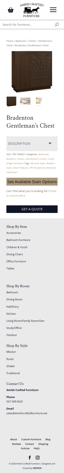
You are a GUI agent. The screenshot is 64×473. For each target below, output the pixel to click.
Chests (32, 40)
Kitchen (11, 314)
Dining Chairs (14, 254)
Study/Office (14, 328)
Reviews (16, 443)
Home (9, 40)
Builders (11, 158)
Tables (10, 268)
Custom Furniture (31, 439)
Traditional (13, 373)
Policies (25, 448)
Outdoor (11, 335)
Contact (29, 443)
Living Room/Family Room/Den (25, 321)
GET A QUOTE (32, 209)
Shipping (43, 443)
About (13, 439)
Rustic (10, 359)
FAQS (37, 448)
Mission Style (38, 163)
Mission (11, 352)
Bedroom (21, 40)
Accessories (13, 233)
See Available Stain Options (32, 181)
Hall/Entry (12, 306)
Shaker (10, 366)
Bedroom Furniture (18, 240)
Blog (47, 439)
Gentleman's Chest (36, 158)
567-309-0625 (14, 401)
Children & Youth (17, 247)
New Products (20, 167)
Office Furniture (16, 261)
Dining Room (14, 299)
